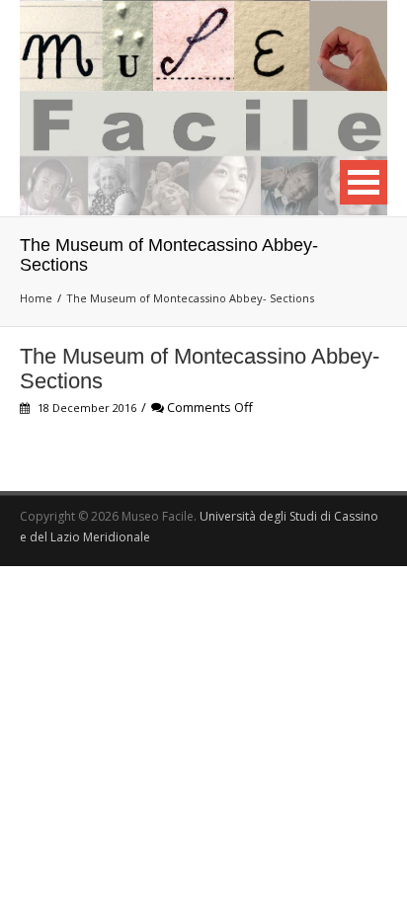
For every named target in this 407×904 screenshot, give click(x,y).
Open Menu (363, 182)
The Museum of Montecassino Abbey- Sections (190, 297)
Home (36, 297)
